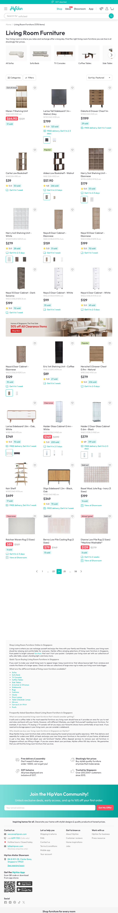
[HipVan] (16, 8)
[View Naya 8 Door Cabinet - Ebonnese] (59, 235)
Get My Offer (105, 807)
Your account (46, 854)
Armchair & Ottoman (20, 685)
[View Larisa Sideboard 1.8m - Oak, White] (21, 428)
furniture (38, 653)
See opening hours (16, 865)
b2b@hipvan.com (15, 846)
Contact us (45, 842)
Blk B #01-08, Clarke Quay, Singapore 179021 (20, 860)
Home (8, 24)
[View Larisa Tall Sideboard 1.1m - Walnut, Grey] (59, 114)
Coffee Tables (17, 680)
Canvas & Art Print (19, 704)
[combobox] (59, 16)
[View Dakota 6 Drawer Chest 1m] (96, 107)
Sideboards (16, 687)
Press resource (98, 838)
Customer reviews (74, 838)
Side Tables (16, 682)
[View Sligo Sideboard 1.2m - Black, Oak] (59, 486)
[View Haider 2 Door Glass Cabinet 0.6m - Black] (96, 429)
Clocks (14, 695)
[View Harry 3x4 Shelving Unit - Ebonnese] (96, 175)
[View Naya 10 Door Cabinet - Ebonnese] (96, 230)
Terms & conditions (48, 846)
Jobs (68, 846)
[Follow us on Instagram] (10, 902)
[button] (5, 8)
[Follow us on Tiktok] (19, 902)
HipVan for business (101, 834)
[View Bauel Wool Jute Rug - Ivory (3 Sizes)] (96, 485)
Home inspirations (74, 842)
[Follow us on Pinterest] (14, 902)
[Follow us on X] (23, 902)
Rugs (14, 690)
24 (59, 571)
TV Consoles (17, 677)
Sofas (14, 672)
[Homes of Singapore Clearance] (59, 327)
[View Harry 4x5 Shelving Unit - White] (21, 235)
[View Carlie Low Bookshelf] (21, 169)
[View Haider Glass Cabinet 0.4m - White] (59, 428)
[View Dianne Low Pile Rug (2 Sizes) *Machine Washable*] (96, 538)
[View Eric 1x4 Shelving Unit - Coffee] (59, 363)
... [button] (48, 571)
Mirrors (15, 702)
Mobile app (45, 850)
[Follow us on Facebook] (5, 902)
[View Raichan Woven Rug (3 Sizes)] (21, 536)
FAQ (42, 838)
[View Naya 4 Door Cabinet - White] (96, 289)
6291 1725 (14, 838)
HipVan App (18, 872)
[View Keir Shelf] (21, 485)
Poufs (14, 707)
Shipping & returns (48, 834)
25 (64, 571)
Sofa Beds (16, 675)
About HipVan (72, 834)
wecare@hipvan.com (17, 834)
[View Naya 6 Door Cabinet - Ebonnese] (21, 368)
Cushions (15, 692)
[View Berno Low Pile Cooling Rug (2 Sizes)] (59, 534)
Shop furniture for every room (59, 911)
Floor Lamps (17, 697)
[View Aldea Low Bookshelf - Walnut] (59, 173)
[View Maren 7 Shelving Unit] (21, 105)
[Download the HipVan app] (18, 887)
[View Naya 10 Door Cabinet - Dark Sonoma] (21, 290)
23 (53, 571)
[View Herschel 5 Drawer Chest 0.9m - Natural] (96, 364)
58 (76, 571)
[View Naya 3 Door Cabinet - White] (59, 289)
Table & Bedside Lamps (21, 700)
